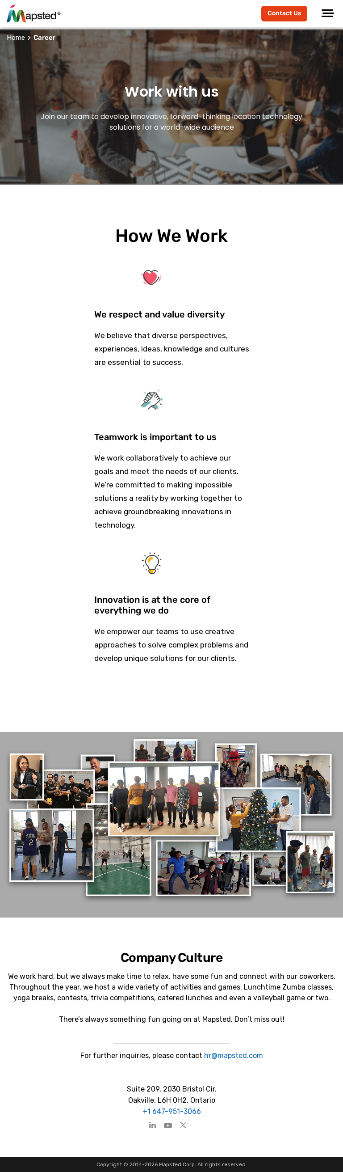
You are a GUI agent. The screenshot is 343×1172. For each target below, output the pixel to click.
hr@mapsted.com (232, 1055)
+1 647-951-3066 (171, 1111)
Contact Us (284, 13)
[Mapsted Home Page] (34, 13)
